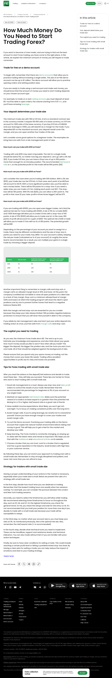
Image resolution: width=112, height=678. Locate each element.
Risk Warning (8, 657)
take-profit (65, 385)
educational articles (41, 439)
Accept (82, 673)
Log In (99, 3)
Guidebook (23, 439)
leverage (25, 104)
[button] (93, 17)
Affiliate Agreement (10, 662)
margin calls (46, 324)
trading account (38, 99)
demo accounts (46, 75)
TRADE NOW (9, 556)
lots (60, 101)
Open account (91, 3)
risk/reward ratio (36, 397)
